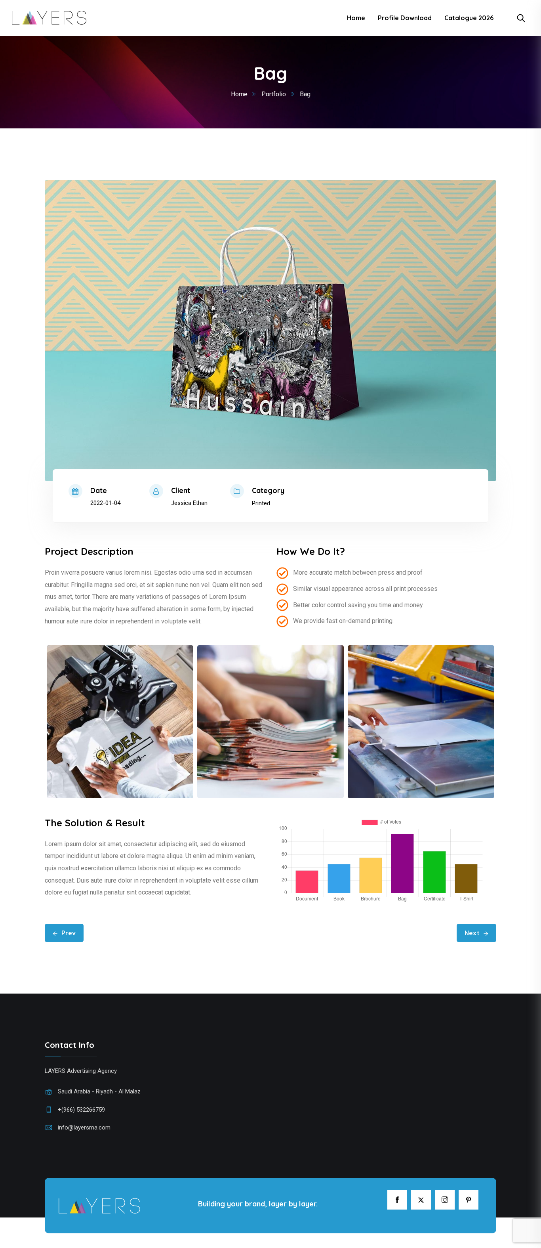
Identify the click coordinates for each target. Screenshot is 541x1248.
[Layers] (49, 18)
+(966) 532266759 (81, 1109)
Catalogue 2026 (468, 18)
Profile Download (405, 18)
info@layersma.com (84, 1127)
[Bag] (270, 330)
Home (356, 18)
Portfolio (273, 94)
